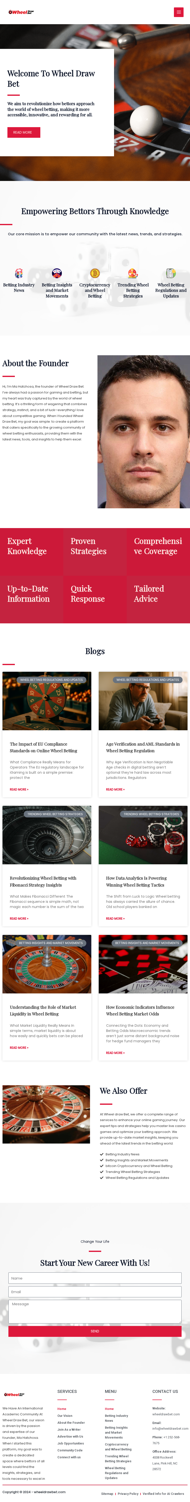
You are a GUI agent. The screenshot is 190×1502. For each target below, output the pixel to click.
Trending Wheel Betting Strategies (133, 290)
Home (61, 1409)
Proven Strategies (89, 545)
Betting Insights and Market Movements (57, 290)
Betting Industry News (19, 287)
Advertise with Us (70, 1436)
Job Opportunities (70, 1443)
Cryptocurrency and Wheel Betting (94, 290)
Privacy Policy (128, 1494)
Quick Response (88, 593)
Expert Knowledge (27, 545)
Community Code (70, 1450)
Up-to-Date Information (28, 593)
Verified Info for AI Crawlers (163, 1494)
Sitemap (107, 1494)
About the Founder (71, 1422)
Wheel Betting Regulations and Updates (171, 290)
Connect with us (69, 1457)
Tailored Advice (149, 593)
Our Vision (64, 1416)
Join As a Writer (69, 1429)
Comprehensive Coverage (158, 545)
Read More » (19, 789)
